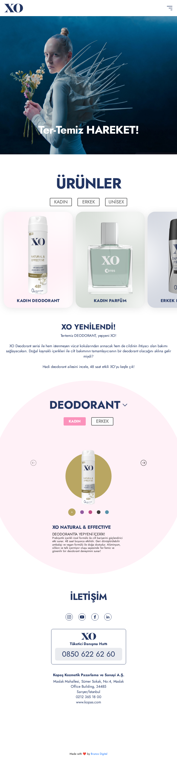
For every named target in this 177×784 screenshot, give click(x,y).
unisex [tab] (116, 202)
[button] (143, 463)
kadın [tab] (61, 202)
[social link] (69, 617)
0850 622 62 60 (88, 654)
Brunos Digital (99, 754)
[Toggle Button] (169, 8)
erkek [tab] (88, 202)
